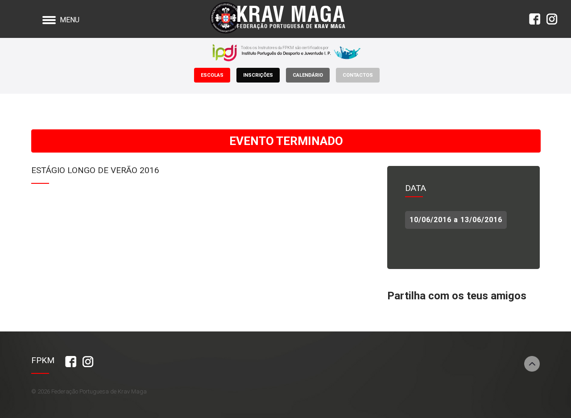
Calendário (308, 75)
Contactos (358, 75)
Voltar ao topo (532, 364)
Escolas (212, 75)
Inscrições (258, 75)
